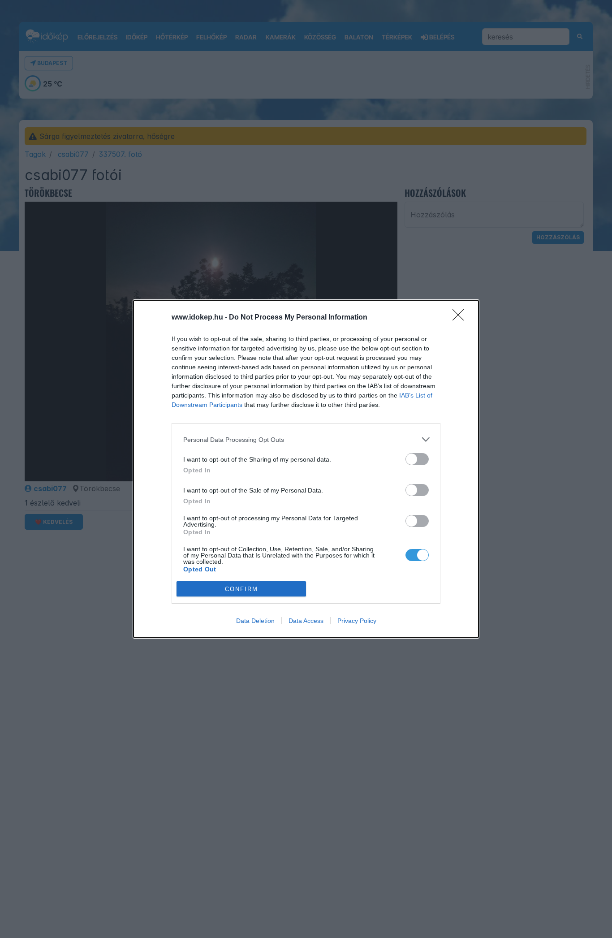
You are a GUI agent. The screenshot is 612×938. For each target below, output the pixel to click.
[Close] (461, 317)
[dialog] (306, 469)
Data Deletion (255, 620)
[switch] (417, 459)
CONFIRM (241, 589)
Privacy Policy (356, 620)
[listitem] (306, 439)
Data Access (306, 620)
